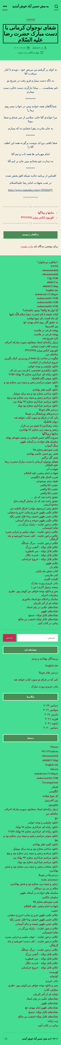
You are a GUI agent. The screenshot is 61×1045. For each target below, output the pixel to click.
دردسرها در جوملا (48, 875)
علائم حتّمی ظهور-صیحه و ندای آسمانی (36, 520)
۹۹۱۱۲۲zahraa (50, 751)
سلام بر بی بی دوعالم (46, 888)
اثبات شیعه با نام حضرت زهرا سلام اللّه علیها (33, 314)
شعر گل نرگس (49, 457)
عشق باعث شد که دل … (44, 497)
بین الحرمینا (51, 326)
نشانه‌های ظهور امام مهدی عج (41, 1007)
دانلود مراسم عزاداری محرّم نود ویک (38, 405)
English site (52, 290)
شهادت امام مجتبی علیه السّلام (41, 473)
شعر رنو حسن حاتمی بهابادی (42, 453)
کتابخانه (54, 976)
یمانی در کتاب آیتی (48, 623)
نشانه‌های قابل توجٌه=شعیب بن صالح (38, 619)
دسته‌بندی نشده (49, 879)
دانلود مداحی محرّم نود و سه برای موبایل (35, 393)
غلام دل (54, 567)
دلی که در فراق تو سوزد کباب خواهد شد (36, 417)
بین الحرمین (51, 800)
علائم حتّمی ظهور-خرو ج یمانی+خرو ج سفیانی (33, 512)
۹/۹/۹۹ (54, 266)
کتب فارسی (51, 575)
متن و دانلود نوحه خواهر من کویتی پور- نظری (33, 591)
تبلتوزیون (53, 804)
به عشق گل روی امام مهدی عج (40, 322)
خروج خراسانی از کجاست (43, 362)
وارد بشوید (27, 246)
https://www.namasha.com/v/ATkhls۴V (30, 190)
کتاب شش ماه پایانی (47, 571)
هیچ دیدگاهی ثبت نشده (28, 52)
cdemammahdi (50, 270)
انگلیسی (53, 791)
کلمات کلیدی (51, 579)
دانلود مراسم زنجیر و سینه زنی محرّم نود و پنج (32, 397)
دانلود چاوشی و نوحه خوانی (43, 366)
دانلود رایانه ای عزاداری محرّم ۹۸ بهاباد (36, 826)
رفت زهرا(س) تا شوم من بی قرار (39, 425)
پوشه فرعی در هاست (46, 330)
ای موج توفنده (50, 795)
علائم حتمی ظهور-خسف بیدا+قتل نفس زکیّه (34, 516)
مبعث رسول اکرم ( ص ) (44, 587)
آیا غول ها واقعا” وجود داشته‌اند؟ (40, 310)
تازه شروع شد (50, 338)
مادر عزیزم (52, 980)
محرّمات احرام (50, 595)
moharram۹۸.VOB (47, 302)
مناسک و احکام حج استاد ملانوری (40, 599)
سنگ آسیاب (51, 445)
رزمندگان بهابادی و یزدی (45, 658)
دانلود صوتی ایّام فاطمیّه (45, 378)
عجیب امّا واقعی (49, 489)
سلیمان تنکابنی (50, 897)
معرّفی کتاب (51, 989)
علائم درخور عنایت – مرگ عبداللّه (39, 543)
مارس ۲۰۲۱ (51, 714)
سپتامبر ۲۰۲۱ (50, 709)
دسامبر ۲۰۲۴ (51, 705)
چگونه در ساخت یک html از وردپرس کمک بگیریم (31, 358)
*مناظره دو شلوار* (47, 262)
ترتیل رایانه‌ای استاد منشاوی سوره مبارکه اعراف (31, 342)
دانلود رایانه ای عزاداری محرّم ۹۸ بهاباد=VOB (33, 374)
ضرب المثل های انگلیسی (44, 477)
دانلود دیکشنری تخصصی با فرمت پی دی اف (33, 370)
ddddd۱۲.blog (50, 286)
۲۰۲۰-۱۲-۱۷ (20, 48)
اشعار (55, 786)
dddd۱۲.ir (52, 282)
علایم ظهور (52, 563)
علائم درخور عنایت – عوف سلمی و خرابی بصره (32, 531)
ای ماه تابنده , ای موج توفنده (42, 318)
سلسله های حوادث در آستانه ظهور (39, 441)
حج (56, 818)
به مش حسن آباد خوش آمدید (30, 6)
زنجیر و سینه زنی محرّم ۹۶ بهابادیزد (38, 429)
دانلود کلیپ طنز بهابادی (45, 389)
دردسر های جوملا (48, 409)
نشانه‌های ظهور (49, 611)
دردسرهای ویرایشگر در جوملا (41, 413)
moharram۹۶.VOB (47, 298)
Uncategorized (50, 782)
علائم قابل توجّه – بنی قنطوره (41, 551)
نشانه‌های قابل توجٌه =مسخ (43, 615)
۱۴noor (30, 20)
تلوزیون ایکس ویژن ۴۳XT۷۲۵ (41, 350)
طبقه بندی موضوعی (47, 481)
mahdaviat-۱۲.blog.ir (46, 294)
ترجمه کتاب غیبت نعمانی (44, 346)
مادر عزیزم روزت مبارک (44, 583)
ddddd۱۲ (36, 48)
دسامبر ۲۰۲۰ (51, 727)
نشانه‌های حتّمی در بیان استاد (42, 607)
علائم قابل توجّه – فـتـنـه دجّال (41, 555)
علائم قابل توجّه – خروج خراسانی (39, 559)
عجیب (54, 910)
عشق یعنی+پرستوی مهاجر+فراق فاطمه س (34, 508)
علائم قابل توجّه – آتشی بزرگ (41, 547)
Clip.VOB (52, 278)
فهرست (53, 972)
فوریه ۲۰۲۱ (51, 718)
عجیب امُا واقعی (49, 485)
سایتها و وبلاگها (50, 433)
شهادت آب (52, 469)
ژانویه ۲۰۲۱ (51, 723)
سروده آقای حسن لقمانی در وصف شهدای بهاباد (32, 437)
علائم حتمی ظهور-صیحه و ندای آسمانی (36, 923)
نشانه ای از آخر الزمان (45, 603)
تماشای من (52, 354)
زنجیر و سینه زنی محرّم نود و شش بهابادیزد (34, 883)
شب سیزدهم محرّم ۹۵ (45, 449)
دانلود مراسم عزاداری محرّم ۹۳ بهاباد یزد (35, 401)
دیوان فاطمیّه (51, 421)
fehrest (54, 769)
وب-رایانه (53, 1020)
